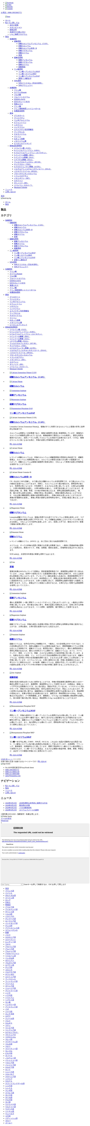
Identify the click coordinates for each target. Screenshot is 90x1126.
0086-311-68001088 (12, 774)
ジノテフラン (19, 127)
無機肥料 (13, 39)
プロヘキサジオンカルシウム (25, 174)
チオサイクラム (20, 134)
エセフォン (18, 181)
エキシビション (16, 27)
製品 (7, 37)
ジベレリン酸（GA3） (23, 148)
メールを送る (6, 818)
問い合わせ (14, 444)
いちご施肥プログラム (18, 34)
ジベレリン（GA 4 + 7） (23, 185)
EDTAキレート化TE (22, 102)
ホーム (8, 20)
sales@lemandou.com (12, 776)
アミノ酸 (17, 106)
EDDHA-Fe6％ (19, 99)
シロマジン (18, 125)
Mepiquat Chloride (20, 187)
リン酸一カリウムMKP (27, 74)
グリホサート (19, 116)
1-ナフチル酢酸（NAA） (23, 160)
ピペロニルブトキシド (23, 143)
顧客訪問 (13, 30)
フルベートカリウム (22, 97)
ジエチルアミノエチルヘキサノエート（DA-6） (32, 169)
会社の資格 (14, 25)
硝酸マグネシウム (25, 51)
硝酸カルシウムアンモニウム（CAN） (33, 44)
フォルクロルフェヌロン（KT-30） (27, 162)
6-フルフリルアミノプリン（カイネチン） (30, 153)
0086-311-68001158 (12, 772)
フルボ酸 (17, 95)
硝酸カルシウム (24, 46)
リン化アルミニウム (22, 120)
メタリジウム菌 (20, 141)
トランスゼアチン (21, 176)
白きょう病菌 (19, 139)
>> (12, 759)
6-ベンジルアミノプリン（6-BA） (27, 150)
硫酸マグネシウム (25, 62)
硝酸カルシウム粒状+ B (27, 48)
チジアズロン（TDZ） (23, 164)
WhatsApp (4, 821)
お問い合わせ (10, 192)
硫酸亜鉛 (21, 67)
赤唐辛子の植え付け (17, 32)
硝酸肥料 (17, 41)
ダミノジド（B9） (21, 183)
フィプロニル (19, 132)
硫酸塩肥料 (18, 57)
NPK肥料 (17, 81)
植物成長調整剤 (16, 146)
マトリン (17, 136)
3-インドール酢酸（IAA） (24, 157)
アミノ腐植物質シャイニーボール (27, 109)
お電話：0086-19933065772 (11, 12)
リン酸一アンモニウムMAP (29, 71)
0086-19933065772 (12, 770)
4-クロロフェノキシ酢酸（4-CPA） (27, 167)
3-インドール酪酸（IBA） (24, 155)
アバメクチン (19, 118)
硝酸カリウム (23, 53)
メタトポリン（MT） (22, 178)
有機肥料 (13, 88)
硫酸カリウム (23, 64)
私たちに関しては (12, 23)
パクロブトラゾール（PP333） (26, 171)
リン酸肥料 (18, 69)
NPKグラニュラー (25, 85)
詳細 (20, 444)
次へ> (8, 759)
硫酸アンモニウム (25, 60)
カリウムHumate (20, 92)
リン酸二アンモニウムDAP (29, 76)
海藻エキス (18, 104)
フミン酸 (17, 90)
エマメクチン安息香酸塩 (23, 129)
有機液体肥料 (19, 111)
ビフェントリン (20, 122)
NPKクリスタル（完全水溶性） (30, 83)
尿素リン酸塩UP (24, 78)
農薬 (11, 113)
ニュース (8, 189)
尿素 (20, 55)
